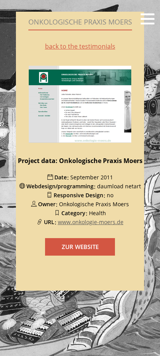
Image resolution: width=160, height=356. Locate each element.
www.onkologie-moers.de (90, 222)
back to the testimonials (80, 46)
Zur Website (80, 247)
